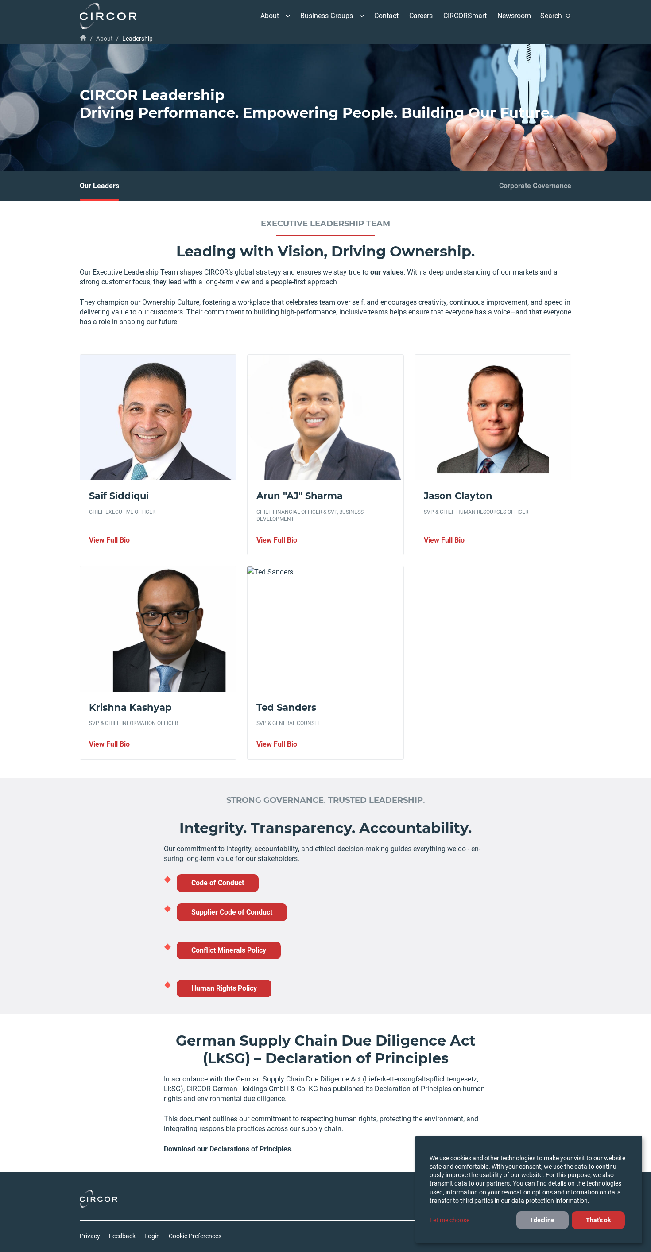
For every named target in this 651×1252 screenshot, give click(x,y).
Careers (421, 16)
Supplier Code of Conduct (231, 912)
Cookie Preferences (195, 1236)
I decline (542, 1220)
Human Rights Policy (224, 988)
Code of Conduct (217, 883)
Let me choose (449, 1220)
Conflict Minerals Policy (228, 950)
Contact (386, 16)
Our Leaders (99, 186)
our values (386, 272)
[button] (287, 15)
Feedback (122, 1236)
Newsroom (514, 16)
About (269, 16)
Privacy (90, 1236)
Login (152, 1236)
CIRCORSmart (465, 16)
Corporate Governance (535, 186)
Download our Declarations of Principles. (228, 1149)
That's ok (598, 1220)
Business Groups (326, 16)
